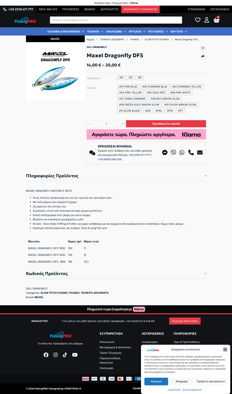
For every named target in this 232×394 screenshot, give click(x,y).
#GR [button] (147, 110)
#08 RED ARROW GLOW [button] (165, 98)
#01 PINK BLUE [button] (128, 86)
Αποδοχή (156, 381)
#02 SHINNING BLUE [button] (154, 86)
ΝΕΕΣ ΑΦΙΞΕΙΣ (48, 9)
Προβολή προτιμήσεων (211, 381)
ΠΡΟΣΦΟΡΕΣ (70, 9)
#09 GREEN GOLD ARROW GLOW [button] (139, 104)
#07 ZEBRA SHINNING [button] (132, 98)
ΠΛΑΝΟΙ (134, 39)
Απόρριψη (182, 381)
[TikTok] (65, 355)
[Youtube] (75, 355)
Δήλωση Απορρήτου (192, 389)
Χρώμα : (92, 87)
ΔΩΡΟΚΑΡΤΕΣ (110, 9)
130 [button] (130, 77)
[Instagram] (55, 355)
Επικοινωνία (107, 342)
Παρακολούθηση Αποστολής (110, 360)
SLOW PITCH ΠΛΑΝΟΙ (157, 39)
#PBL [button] (159, 110)
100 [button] (121, 77)
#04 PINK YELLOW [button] (130, 92)
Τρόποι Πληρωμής (111, 352)
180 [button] (140, 77)
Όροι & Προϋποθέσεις (187, 342)
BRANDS (89, 9)
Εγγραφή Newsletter (185, 321)
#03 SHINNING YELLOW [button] (186, 86)
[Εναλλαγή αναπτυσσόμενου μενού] (4, 9)
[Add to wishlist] (202, 48)
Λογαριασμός (150, 342)
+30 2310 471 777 (20, 9)
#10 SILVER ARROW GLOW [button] (180, 104)
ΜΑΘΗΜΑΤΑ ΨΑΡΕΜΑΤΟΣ (140, 9)
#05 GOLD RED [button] (156, 92)
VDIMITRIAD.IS (72, 388)
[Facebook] (46, 355)
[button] (225, 349)
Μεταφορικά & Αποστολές (115, 347)
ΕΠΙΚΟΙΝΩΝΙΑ (196, 9)
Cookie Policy (174, 389)
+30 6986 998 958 (110, 159)
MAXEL (38, 297)
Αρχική (90, 39)
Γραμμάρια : (94, 78)
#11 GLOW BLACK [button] (129, 110)
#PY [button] (180, 110)
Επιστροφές (107, 368)
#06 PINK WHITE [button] (180, 92)
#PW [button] (170, 110)
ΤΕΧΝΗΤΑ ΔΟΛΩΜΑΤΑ (112, 39)
